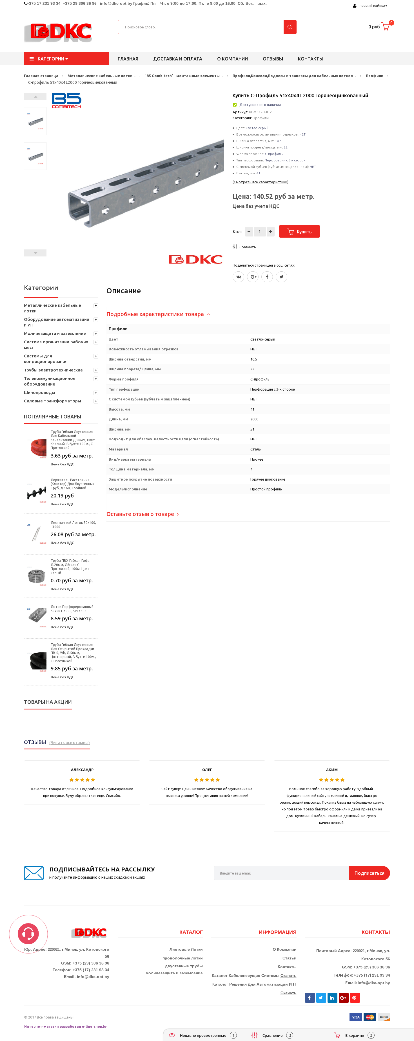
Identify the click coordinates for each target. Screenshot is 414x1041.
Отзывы (273, 58)
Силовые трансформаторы (52, 400)
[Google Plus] (253, 276)
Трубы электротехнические (53, 370)
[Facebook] (267, 276)
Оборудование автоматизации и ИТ (56, 322)
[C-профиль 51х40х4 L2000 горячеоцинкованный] (35, 121)
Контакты (310, 58)
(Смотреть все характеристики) (260, 182)
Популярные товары (52, 416)
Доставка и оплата (177, 58)
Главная (128, 58)
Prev (35, 252)
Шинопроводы (39, 392)
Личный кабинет (372, 6)
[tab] (248, 314)
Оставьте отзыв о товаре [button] (140, 514)
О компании (232, 58)
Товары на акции (48, 702)
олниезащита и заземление (175, 973)
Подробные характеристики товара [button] (155, 314)
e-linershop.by (94, 1026)
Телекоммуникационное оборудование (49, 381)
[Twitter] (238, 276)
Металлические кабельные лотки (52, 308)
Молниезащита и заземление (55, 333)
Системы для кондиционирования (46, 358)
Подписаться (369, 873)
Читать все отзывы (69, 742)
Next (35, 96)
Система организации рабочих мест (56, 344)
